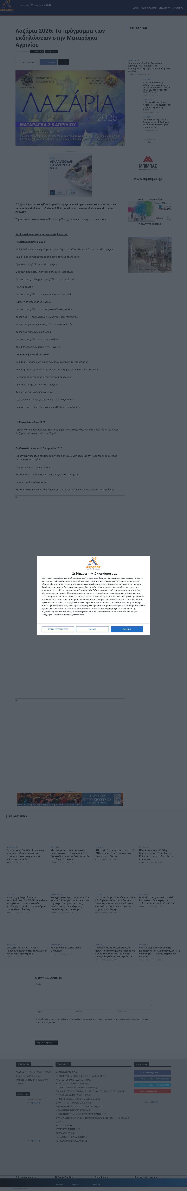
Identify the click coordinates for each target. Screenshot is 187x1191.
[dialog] (93, 595)
